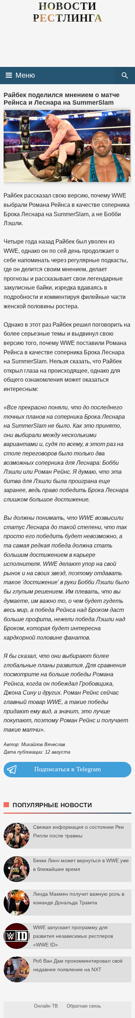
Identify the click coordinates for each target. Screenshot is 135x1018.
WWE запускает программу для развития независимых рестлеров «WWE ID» (73, 935)
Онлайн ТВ (46, 1006)
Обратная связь (84, 1006)
